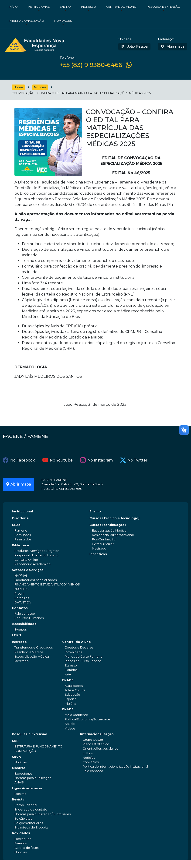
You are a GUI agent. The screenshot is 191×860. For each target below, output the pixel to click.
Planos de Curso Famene (83, 656)
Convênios (91, 762)
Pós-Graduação (104, 539)
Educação (72, 694)
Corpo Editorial (25, 805)
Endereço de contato (30, 809)
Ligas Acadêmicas (27, 788)
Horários (71, 670)
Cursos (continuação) (107, 525)
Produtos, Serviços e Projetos (36, 551)
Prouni (19, 593)
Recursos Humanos (29, 618)
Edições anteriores (28, 823)
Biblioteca (20, 545)
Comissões (22, 535)
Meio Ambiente (76, 715)
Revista (18, 799)
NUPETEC (21, 589)
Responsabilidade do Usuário (36, 555)
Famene (20, 530)
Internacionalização (26, 20)
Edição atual (23, 818)
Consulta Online (26, 559)
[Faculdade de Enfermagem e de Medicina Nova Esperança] (34, 44)
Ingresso (88, 6)
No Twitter (137, 460)
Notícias (40, 87)
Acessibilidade (24, 624)
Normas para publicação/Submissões (42, 814)
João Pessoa (137, 46)
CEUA (16, 756)
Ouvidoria (20, 518)
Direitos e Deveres (79, 647)
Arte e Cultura (75, 690)
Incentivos (98, 554)
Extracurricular (103, 544)
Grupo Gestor (93, 739)
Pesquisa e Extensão (163, 6)
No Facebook (22, 460)
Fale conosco (24, 613)
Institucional (39, 6)
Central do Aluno (121, 6)
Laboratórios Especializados (35, 580)
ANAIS (19, 782)
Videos (70, 728)
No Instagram (100, 460)
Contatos (20, 608)
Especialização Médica (109, 530)
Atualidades (74, 685)
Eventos (20, 629)
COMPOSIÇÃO (25, 751)
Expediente (23, 773)
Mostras (19, 768)
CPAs (16, 525)
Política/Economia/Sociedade (87, 719)
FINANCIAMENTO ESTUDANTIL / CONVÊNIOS (47, 584)
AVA (68, 674)
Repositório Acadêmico (32, 564)
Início (13, 6)
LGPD (16, 635)
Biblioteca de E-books (31, 827)
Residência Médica (28, 652)
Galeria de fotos (26, 847)
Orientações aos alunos (100, 748)
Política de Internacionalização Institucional (115, 766)
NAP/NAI (20, 575)
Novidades (63, 20)
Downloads (73, 652)
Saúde (70, 724)
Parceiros (21, 598)
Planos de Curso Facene (83, 661)
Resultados (22, 539)
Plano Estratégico (96, 744)
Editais (87, 753)
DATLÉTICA (22, 602)
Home (18, 87)
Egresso (71, 665)
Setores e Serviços (28, 570)
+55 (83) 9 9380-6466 (91, 64)
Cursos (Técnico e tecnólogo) (114, 518)
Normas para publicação (32, 778)
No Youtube (61, 460)
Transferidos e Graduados (33, 647)
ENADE (68, 680)
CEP (15, 741)
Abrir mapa (175, 46)
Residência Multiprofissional (113, 535)
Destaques (22, 839)
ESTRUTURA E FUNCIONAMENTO (38, 746)
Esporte (71, 699)
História (70, 703)
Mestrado (99, 548)
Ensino (65, 6)
